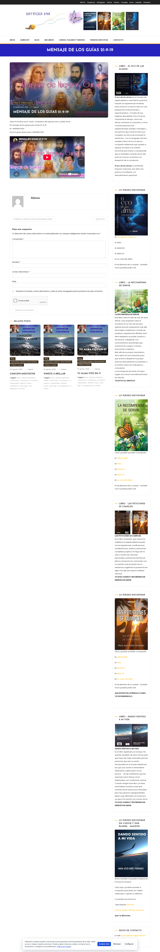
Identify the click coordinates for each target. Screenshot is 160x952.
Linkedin (138, 2)
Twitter (116, 2)
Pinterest (146, 2)
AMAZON (121, 469)
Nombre (16, 262)
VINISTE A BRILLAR (54, 374)
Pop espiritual (63, 386)
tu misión (21, 388)
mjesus (36, 107)
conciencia (24, 380)
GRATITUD (100, 219)
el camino (33, 380)
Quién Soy (24, 40)
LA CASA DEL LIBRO (124, 480)
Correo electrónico (21, 272)
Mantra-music (25, 383)
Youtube (124, 2)
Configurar (129, 944)
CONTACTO (118, 40)
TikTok (109, 2)
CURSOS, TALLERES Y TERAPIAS (72, 40)
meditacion (14, 386)
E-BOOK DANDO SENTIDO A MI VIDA (129, 910)
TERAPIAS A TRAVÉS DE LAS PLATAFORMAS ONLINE (33, 219)
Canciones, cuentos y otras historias (24, 362)
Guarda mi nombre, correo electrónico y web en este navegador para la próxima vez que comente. (59, 291)
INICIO (82, 2)
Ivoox (131, 2)
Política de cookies (64, 946)
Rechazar (117, 944)
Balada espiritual (28, 378)
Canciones (14, 380)
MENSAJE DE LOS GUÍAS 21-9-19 (41, 112)
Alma (19, 378)
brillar (46, 380)
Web (14, 281)
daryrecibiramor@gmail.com (133, 935)
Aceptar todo (104, 944)
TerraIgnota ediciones (127, 237)
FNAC (119, 463)
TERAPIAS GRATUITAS (99, 40)
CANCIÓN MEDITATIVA (22, 374)
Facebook (91, 2)
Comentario (18, 239)
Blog (37, 40)
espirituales (14, 383)
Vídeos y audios (27, 103)
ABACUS (120, 474)
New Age (23, 386)
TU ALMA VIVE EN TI (89, 373)
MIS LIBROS (49, 40)
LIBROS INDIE (123, 458)
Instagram (101, 2)
